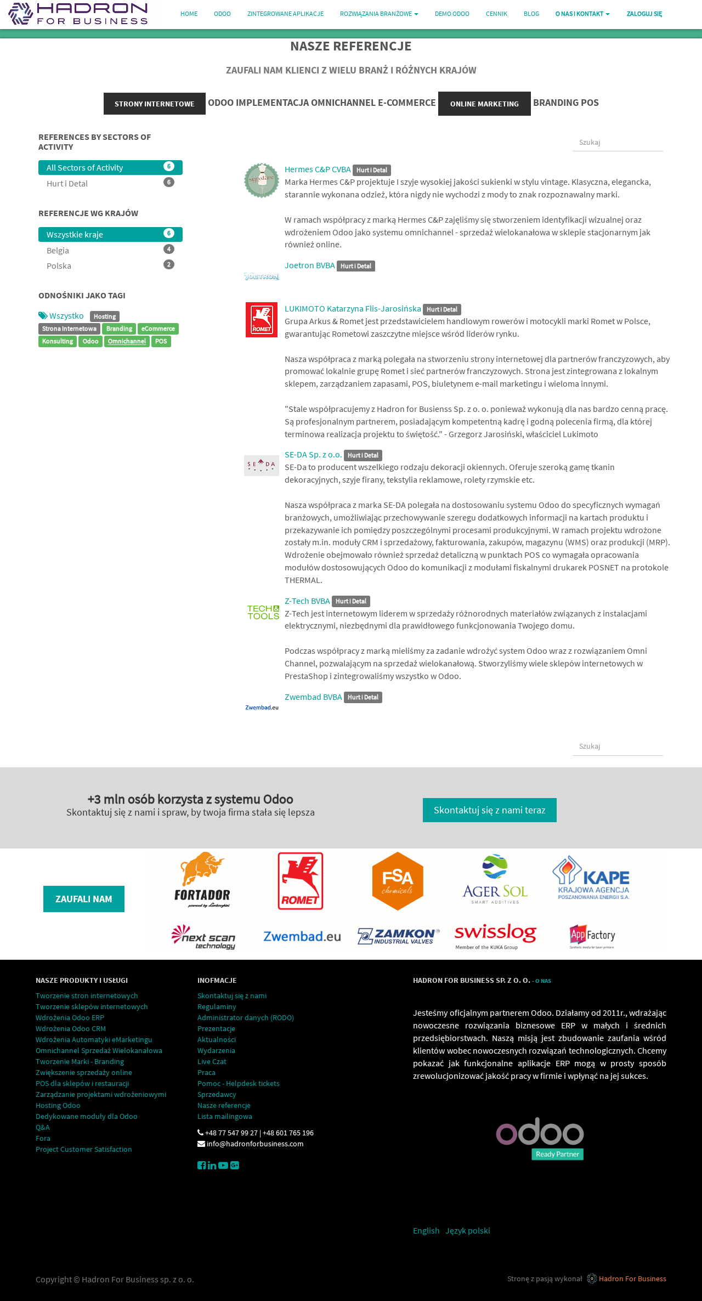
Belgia (109, 250)
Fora (43, 1138)
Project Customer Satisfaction (84, 1149)
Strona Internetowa (69, 329)
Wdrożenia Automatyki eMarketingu (94, 1039)
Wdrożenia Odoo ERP (70, 1017)
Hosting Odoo (58, 1105)
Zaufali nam (83, 898)
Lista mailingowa (224, 1116)
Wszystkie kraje (109, 234)
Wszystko (67, 315)
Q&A (43, 1127)
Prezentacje (216, 1028)
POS (161, 341)
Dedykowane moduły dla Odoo (87, 1116)
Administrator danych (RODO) (245, 1017)
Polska (109, 265)
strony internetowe (155, 104)
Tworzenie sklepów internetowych (92, 1006)
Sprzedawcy (216, 1094)
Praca (206, 1072)
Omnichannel (127, 341)
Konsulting (57, 341)
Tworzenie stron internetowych (87, 995)
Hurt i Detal (109, 183)
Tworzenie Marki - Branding (80, 1061)
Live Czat (212, 1061)
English (426, 1230)
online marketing (484, 104)
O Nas (543, 981)
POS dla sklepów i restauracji (82, 1083)
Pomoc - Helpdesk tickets (238, 1083)
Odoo (91, 341)
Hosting (105, 316)
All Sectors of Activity (109, 167)
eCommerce (158, 329)
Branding (119, 329)
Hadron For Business (632, 1278)
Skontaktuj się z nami (232, 995)
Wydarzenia (216, 1050)
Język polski (467, 1230)
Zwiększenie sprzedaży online (84, 1072)
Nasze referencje (224, 1105)
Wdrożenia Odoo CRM (71, 1028)
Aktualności (216, 1039)
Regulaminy (216, 1006)
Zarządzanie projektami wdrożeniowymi (101, 1094)
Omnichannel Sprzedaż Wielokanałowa (99, 1050)
